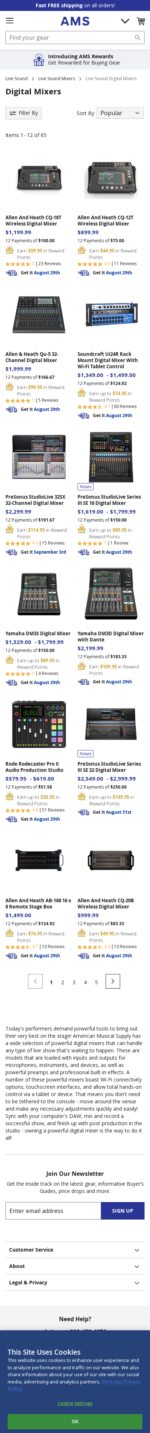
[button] (141, 21)
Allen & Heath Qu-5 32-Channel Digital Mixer (31, 357)
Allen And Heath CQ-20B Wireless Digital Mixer (106, 904)
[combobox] (75, 37)
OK (75, 1421)
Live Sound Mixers (56, 78)
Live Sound (16, 78)
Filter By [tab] (28, 112)
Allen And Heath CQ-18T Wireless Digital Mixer (33, 221)
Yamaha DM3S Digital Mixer (38, 634)
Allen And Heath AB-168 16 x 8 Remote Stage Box (38, 904)
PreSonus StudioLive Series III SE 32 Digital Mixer (109, 767)
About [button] (17, 1266)
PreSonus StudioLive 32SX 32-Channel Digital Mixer (35, 500)
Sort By (85, 113)
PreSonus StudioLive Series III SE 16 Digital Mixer (109, 500)
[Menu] (9, 20)
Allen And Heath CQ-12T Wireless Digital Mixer (106, 221)
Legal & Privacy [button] (28, 1282)
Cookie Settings (75, 1403)
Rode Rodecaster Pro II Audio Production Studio (34, 767)
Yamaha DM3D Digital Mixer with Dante (111, 637)
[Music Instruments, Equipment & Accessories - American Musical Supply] (74, 21)
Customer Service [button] (31, 1249)
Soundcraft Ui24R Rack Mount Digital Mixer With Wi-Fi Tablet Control (108, 360)
